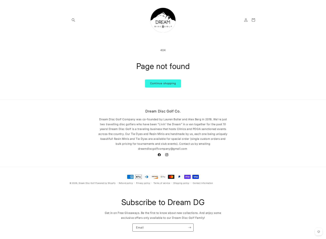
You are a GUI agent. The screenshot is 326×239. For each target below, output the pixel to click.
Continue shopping (163, 83)
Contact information (203, 183)
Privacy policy (143, 183)
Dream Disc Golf (87, 183)
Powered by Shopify (105, 183)
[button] (73, 20)
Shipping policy (181, 183)
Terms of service (161, 183)
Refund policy (126, 183)
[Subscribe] (189, 228)
